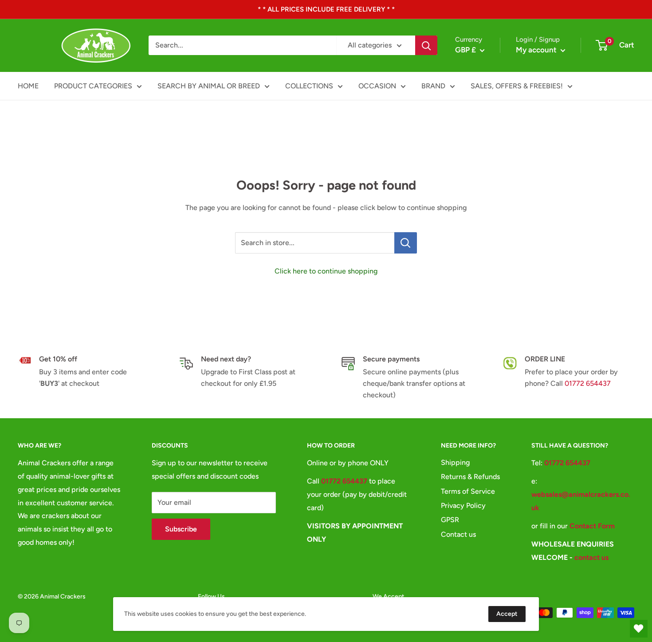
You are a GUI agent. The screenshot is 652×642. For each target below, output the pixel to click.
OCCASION (377, 86)
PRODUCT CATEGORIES (93, 86)
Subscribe (181, 529)
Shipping (455, 462)
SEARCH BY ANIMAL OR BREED (208, 86)
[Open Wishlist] (639, 629)
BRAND (433, 86)
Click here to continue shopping (326, 271)
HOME (28, 86)
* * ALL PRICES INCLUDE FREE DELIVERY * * (326, 9)
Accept (507, 614)
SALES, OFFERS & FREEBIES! (517, 86)
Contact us (458, 534)
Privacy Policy (463, 505)
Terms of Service (468, 491)
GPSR (450, 519)
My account (537, 49)
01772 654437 (588, 383)
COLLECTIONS (309, 86)
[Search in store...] (405, 243)
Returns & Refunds (470, 476)
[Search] (426, 45)
